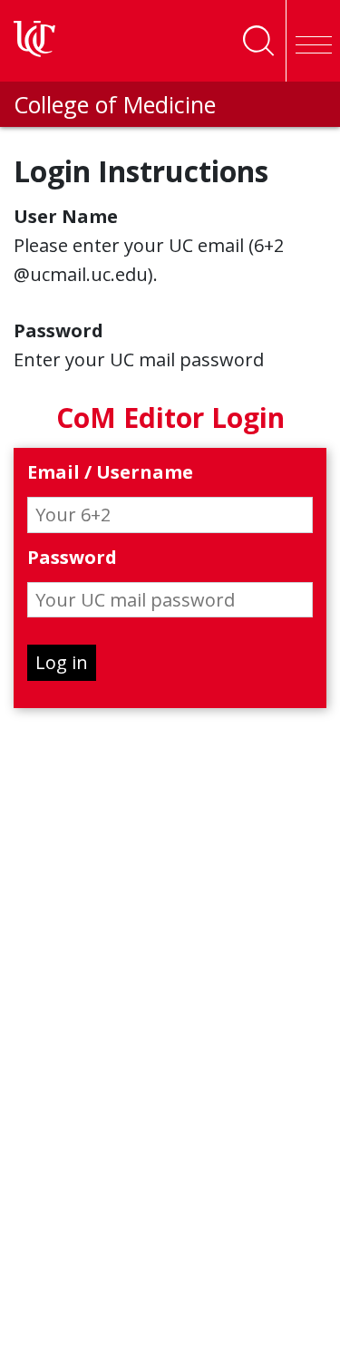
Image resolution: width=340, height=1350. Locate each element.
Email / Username (110, 472)
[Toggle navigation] (313, 41)
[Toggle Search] (258, 41)
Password (72, 558)
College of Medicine (115, 104)
